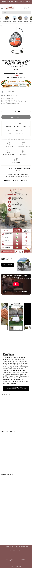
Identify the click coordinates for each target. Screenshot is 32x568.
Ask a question (16, 134)
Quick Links (15, 551)
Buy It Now (16, 117)
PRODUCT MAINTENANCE (16, 126)
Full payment (9, 91)
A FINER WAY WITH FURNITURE (15, 547)
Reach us (15, 555)
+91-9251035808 (24, 168)
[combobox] (16, 12)
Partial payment (11, 95)
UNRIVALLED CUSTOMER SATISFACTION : (15, 559)
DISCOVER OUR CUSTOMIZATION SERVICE (16, 388)
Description (16, 123)
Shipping (9, 77)
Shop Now (7, 264)
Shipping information (16, 130)
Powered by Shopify (16, 566)
